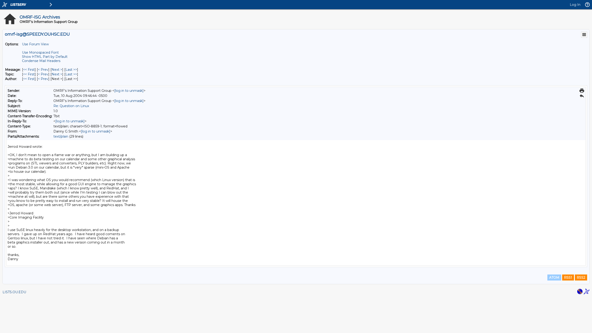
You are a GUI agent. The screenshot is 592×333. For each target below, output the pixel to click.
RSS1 (568, 277)
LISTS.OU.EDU (14, 292)
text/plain (60, 136)
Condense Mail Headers (41, 61)
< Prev (43, 70)
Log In (575, 5)
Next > (57, 70)
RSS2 (581, 277)
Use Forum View (35, 44)
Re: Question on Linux (71, 106)
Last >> (71, 70)
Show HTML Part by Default (45, 57)
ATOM (554, 277)
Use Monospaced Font (40, 52)
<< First (29, 70)
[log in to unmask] (129, 91)
